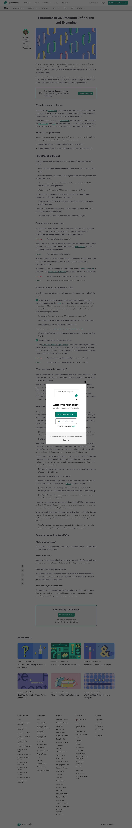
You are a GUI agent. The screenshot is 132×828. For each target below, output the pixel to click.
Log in (73, 426)
